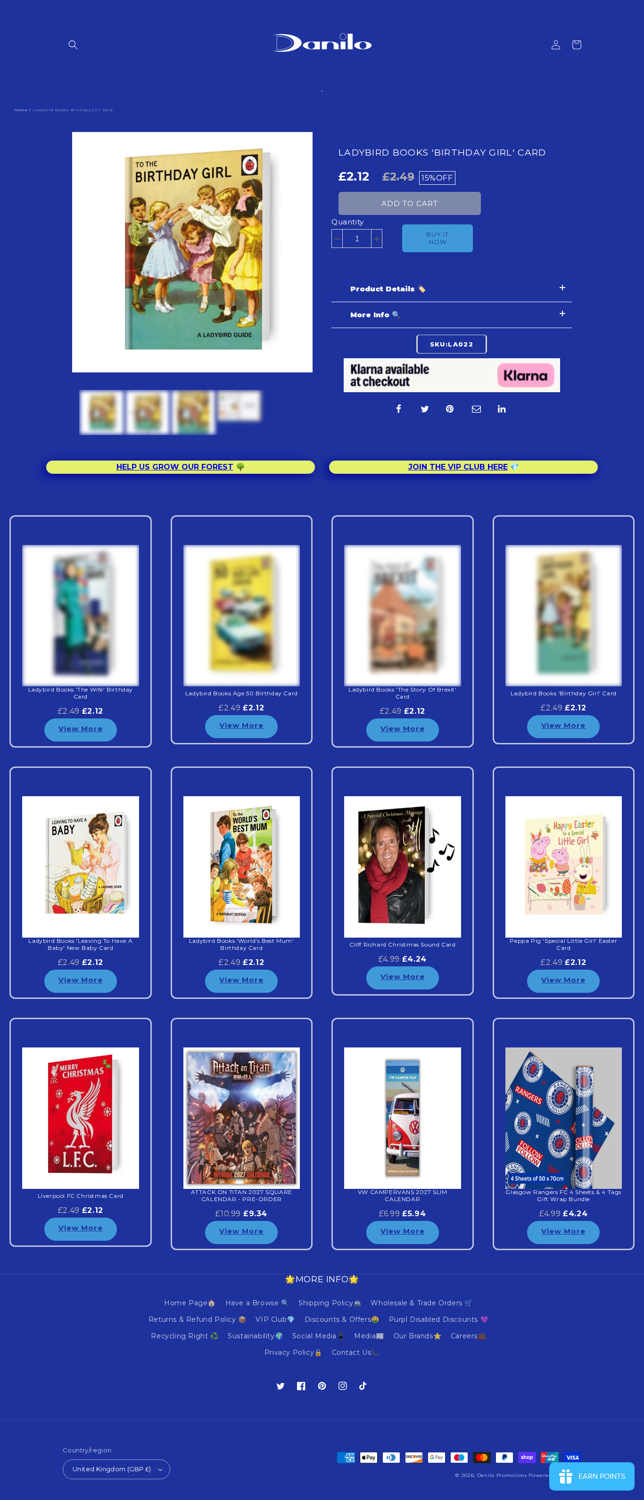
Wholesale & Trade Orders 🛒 (422, 1303)
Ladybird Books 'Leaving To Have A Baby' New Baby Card (80, 944)
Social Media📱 (318, 1336)
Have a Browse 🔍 (257, 1303)
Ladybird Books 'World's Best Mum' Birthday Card (241, 944)
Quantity (347, 221)
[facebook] (399, 409)
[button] (73, 44)
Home (20, 109)
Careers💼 (468, 1336)
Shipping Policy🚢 (330, 1303)
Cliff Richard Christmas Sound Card (402, 944)
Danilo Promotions (502, 1475)
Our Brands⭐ (418, 1336)
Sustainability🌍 (255, 1336)
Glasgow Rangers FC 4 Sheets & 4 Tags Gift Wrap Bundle (563, 1195)
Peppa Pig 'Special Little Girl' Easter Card (563, 944)
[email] (476, 409)
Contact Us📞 (356, 1352)
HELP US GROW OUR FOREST (174, 466)
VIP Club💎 (275, 1319)
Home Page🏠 (190, 1303)
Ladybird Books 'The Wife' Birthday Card (80, 693)
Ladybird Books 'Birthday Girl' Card (442, 152)
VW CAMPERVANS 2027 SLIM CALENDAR (402, 1195)
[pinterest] (450, 409)
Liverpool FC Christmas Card (81, 1196)
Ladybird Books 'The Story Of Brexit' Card (402, 693)
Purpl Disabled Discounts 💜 (439, 1319)
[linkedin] (502, 409)
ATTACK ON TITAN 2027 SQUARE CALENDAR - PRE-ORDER (241, 1195)
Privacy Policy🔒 (293, 1352)
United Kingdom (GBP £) (112, 1469)
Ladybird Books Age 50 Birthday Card (241, 693)
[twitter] (425, 409)
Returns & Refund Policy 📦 (198, 1319)
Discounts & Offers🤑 (342, 1319)
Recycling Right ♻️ (184, 1336)
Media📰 (369, 1336)
